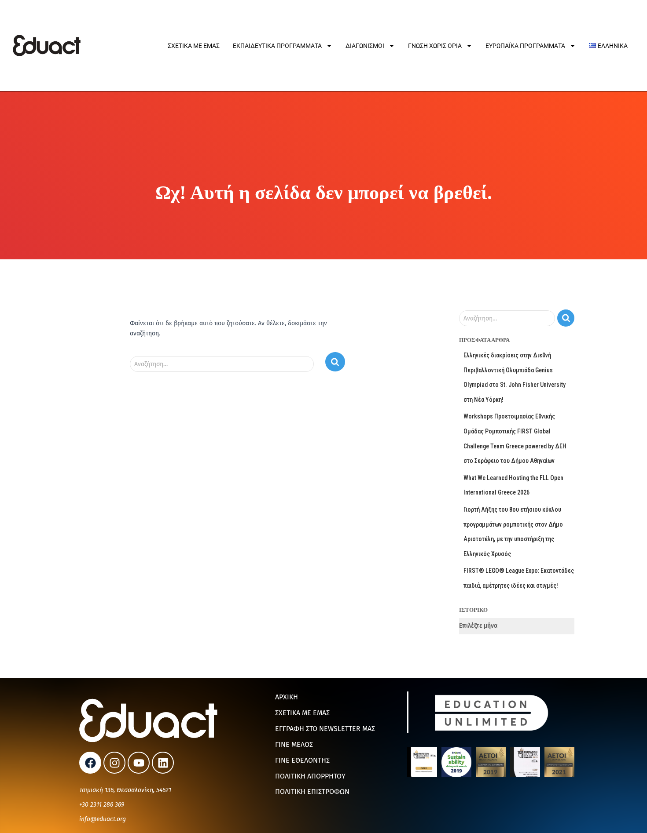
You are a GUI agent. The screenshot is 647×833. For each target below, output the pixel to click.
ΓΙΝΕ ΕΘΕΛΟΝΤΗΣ (302, 760)
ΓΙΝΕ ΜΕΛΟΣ (294, 744)
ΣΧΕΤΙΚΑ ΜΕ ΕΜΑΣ (302, 713)
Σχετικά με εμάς (194, 45)
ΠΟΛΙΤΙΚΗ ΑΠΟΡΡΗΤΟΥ (310, 776)
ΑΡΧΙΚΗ (286, 697)
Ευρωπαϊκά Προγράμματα (525, 45)
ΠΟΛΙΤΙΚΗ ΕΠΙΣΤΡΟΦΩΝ (312, 791)
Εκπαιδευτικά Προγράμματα (277, 45)
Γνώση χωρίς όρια (435, 45)
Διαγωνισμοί (365, 45)
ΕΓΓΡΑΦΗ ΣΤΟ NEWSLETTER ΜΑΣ (325, 728)
